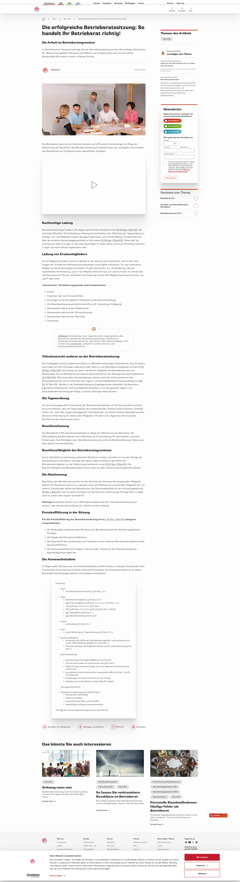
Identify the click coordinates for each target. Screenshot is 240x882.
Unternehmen (61, 842)
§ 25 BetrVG (76, 344)
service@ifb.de (88, 849)
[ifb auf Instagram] (193, 842)
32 (43, 384)
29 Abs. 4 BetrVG (51, 370)
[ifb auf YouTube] (189, 842)
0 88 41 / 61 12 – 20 (89, 846)
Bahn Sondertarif (113, 849)
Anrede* (166, 140)
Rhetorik (136, 849)
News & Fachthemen (164, 842)
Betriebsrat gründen (140, 842)
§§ (140, 381)
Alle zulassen (202, 857)
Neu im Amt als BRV (105, 787)
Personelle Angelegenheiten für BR (165, 787)
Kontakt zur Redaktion (59, 727)
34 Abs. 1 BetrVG (115, 519)
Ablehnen (202, 873)
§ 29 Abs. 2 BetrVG (112, 240)
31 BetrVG (49, 377)
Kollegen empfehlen (93, 727)
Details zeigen (56, 875)
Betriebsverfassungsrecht (108, 782)
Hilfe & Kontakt (88, 842)
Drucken (141, 727)
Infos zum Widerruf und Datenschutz (179, 171)
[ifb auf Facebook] (186, 842)
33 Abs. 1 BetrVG (51, 492)
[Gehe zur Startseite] (37, 9)
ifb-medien (110, 846)
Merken (120, 727)
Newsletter (111, 842)
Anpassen (200, 865)
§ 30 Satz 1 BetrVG (127, 230)
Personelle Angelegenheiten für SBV (165, 792)
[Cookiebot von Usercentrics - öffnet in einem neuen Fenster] (33, 875)
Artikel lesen (48, 801)
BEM (135, 846)
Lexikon (160, 846)
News (54, 19)
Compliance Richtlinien (64, 849)
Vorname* (167, 147)
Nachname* (184, 147)
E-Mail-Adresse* (169, 154)
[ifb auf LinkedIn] (196, 842)
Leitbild (59, 846)
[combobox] (171, 143)
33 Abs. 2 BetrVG (116, 464)
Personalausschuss (159, 797)
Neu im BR (67, 19)
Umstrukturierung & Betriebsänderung (166, 782)
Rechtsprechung (163, 849)
